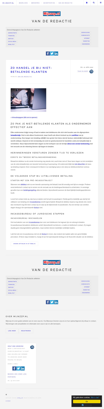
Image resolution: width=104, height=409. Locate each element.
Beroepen (35, 3)
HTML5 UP (20, 397)
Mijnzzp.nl (8, 3)
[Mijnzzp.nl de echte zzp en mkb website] (52, 13)
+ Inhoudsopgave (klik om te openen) (24, 117)
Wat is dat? (95, 397)
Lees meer (12, 330)
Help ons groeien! (16, 346)
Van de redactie (65, 3)
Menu (101, 3)
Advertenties (49, 3)
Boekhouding (86, 32)
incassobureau (35, 202)
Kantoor (11, 38)
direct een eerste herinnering (78, 144)
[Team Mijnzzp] (32, 347)
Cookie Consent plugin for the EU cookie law (87, 405)
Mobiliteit (11, 44)
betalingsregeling (29, 190)
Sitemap (8, 401)
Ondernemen (86, 44)
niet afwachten (80, 164)
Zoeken (93, 3)
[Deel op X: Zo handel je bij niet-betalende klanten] (52, 55)
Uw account (86, 3)
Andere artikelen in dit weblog (24, 243)
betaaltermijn (16, 135)
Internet (87, 38)
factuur (36, 207)
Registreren (26, 330)
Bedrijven (23, 3)
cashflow (74, 135)
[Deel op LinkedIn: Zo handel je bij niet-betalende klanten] (56, 55)
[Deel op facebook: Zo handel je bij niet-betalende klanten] (48, 55)
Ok (87, 401)
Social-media (12, 41)
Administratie (12, 32)
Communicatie (85, 35)
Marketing (86, 41)
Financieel (11, 35)
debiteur (24, 184)
